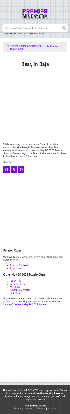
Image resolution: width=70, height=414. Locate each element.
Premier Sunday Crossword (26, 45)
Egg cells (15, 292)
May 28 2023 (51, 45)
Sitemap (28, 408)
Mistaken (15, 286)
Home (17, 408)
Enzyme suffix (17, 284)
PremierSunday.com (35, 405)
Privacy (41, 408)
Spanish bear (16, 268)
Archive (52, 408)
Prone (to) (15, 280)
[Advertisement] (35, 105)
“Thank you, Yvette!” (21, 289)
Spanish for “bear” (19, 265)
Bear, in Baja (16, 48)
